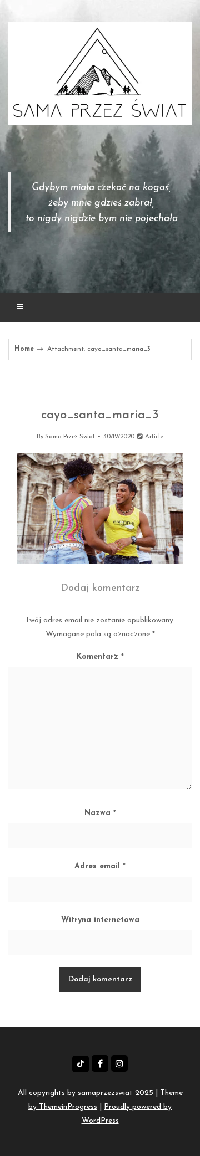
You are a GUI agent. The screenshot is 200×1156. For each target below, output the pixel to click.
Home (24, 349)
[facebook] (100, 1063)
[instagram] (119, 1063)
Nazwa (100, 813)
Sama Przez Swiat (70, 437)
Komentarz (100, 657)
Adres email (100, 866)
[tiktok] (80, 1064)
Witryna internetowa (100, 920)
